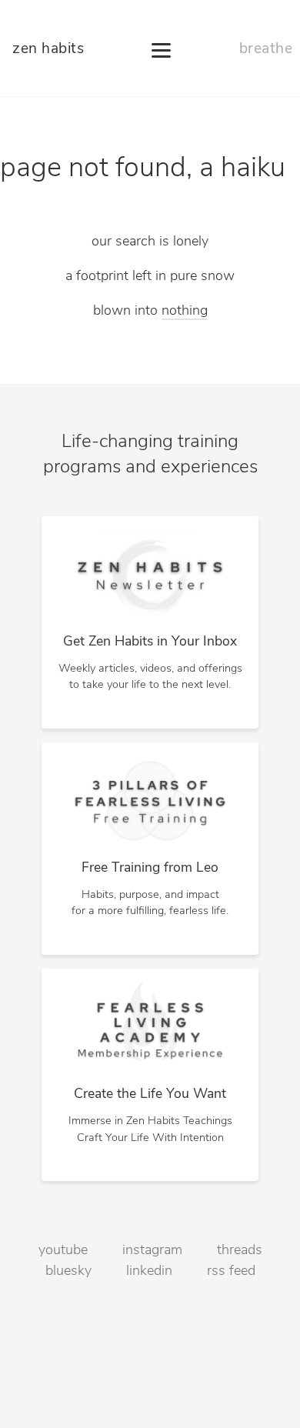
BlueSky (68, 1272)
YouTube (63, 1251)
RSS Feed (231, 1272)
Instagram (152, 1251)
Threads (239, 1251)
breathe (266, 49)
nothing (185, 312)
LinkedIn (149, 1272)
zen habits (48, 49)
